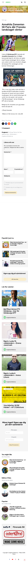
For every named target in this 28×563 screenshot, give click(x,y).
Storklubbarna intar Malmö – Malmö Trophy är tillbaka (17, 491)
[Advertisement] (14, 220)
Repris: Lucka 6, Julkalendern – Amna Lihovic (12, 375)
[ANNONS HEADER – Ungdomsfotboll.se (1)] (14, 9)
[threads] (18, 559)
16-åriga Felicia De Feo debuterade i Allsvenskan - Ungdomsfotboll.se (12, 134)
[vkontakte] (12, 123)
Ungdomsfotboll (8, 388)
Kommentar (7, 152)
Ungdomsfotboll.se (11, 317)
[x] (3, 123)
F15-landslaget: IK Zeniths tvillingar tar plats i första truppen (18, 253)
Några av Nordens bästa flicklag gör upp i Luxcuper (17, 515)
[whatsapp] (15, 123)
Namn (6, 169)
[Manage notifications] (24, 560)
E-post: (14, 437)
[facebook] (6, 123)
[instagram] (15, 559)
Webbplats (7, 176)
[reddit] (9, 123)
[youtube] (12, 559)
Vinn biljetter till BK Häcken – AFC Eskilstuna (14, 406)
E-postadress (19, 169)
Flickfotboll (7, 292)
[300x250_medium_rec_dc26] (14, 86)
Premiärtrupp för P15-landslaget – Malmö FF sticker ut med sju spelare (17, 262)
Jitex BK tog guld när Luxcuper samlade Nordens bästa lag (17, 508)
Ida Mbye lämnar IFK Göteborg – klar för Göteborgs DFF (12, 311)
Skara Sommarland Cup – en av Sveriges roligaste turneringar (18, 243)
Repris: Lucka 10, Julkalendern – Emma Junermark (12, 343)
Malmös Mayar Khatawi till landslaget (17, 484)
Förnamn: (14, 430)
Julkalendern (8, 324)
